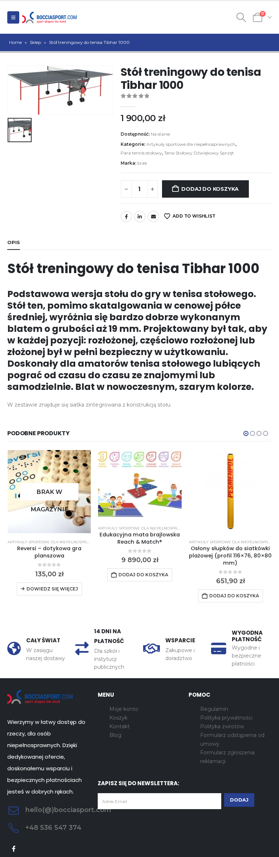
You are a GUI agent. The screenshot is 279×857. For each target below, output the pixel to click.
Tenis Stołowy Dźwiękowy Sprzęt (199, 153)
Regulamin (214, 709)
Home (15, 42)
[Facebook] (14, 849)
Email (153, 216)
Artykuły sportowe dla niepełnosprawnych (190, 144)
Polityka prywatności (226, 717)
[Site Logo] (49, 17)
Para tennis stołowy (141, 153)
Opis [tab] (13, 242)
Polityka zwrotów (222, 726)
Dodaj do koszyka (210, 189)
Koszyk (118, 717)
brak (142, 163)
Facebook (126, 216)
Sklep (35, 42)
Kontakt (119, 726)
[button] (13, 17)
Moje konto (123, 709)
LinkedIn (140, 216)
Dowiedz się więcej (52, 589)
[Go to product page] (139, 484)
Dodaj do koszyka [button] (143, 574)
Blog (115, 735)
